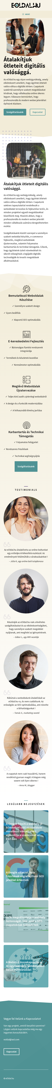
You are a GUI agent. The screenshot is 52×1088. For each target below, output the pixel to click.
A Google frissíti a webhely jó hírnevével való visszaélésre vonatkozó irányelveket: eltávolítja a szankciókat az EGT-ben (24, 831)
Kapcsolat (38, 112)
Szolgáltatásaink (14, 112)
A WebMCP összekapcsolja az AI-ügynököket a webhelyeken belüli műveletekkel (25, 966)
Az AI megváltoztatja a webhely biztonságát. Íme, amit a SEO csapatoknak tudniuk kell (25, 921)
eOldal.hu (10, 1078)
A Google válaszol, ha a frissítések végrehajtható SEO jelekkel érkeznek (25, 876)
